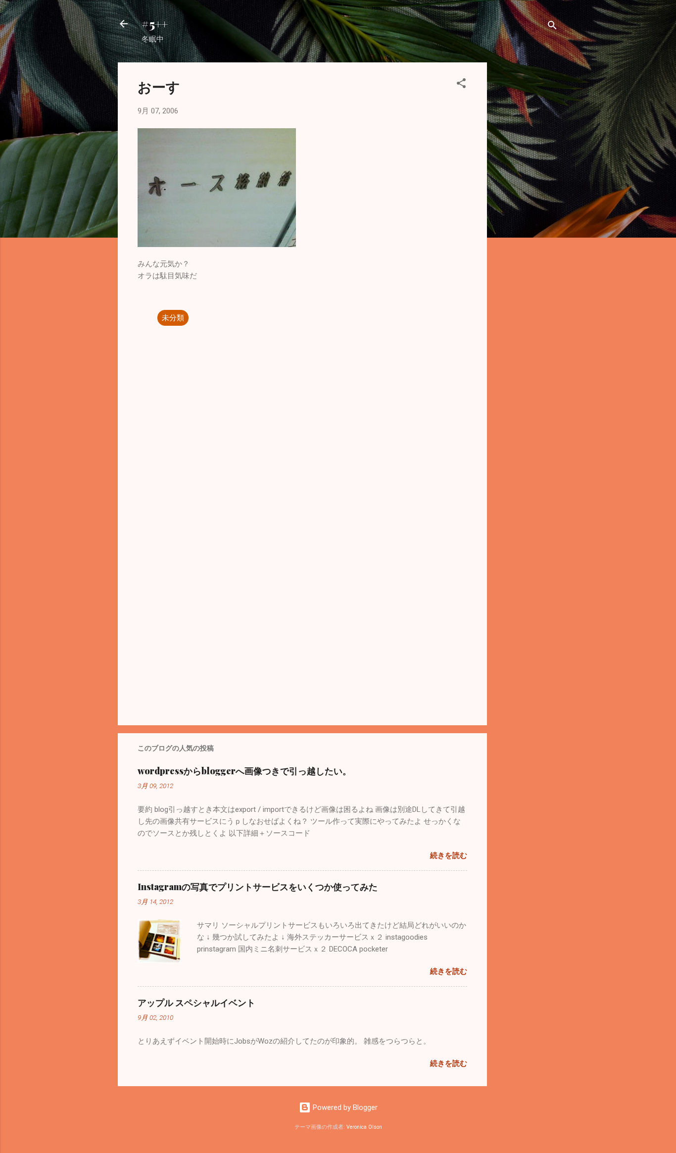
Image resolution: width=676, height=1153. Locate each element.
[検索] (552, 27)
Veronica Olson (364, 1127)
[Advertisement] (526, 210)
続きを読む (448, 855)
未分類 (173, 317)
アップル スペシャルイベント (196, 1002)
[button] (461, 85)
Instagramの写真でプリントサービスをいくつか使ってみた (258, 887)
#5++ (155, 24)
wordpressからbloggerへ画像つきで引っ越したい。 (244, 771)
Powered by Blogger (344, 1107)
